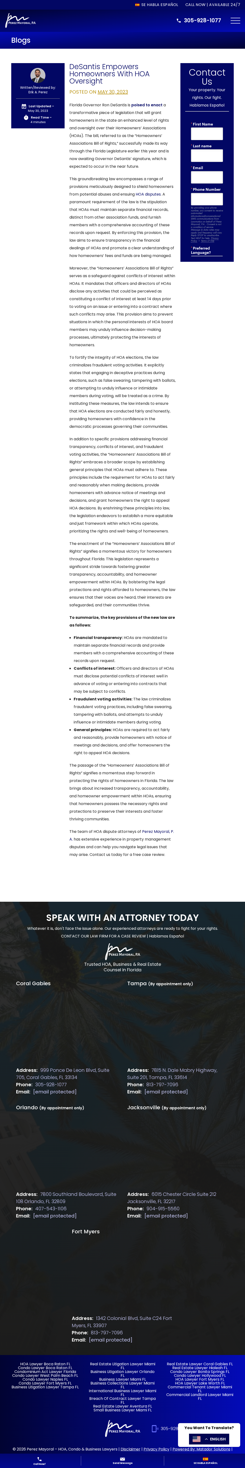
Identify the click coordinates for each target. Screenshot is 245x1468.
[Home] (122, 952)
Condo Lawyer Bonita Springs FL (199, 1371)
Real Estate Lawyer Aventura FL (122, 1406)
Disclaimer (130, 1449)
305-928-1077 (202, 20)
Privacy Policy (156, 1449)
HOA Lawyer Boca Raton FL (45, 1364)
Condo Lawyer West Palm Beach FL (45, 1375)
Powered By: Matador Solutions (201, 1449)
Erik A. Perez (38, 92)
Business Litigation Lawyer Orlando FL (122, 1373)
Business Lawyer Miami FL (122, 1379)
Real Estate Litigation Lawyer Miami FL (122, 1366)
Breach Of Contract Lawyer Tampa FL (122, 1400)
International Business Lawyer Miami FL (122, 1392)
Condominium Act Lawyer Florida (45, 1371)
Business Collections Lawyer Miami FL (122, 1385)
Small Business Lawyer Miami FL (123, 1410)
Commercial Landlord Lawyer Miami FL (199, 1396)
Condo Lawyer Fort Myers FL (45, 1383)
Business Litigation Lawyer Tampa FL (45, 1387)
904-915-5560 (162, 1208)
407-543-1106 (51, 1208)
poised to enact (146, 105)
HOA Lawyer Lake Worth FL (200, 1383)
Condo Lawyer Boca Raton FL (45, 1368)
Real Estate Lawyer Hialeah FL (200, 1368)
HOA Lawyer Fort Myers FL (199, 1379)
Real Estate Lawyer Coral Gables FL (200, 1364)
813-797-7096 (162, 1084)
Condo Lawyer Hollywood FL (200, 1375)
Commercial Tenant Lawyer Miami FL (200, 1389)
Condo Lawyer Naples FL (45, 1379)
